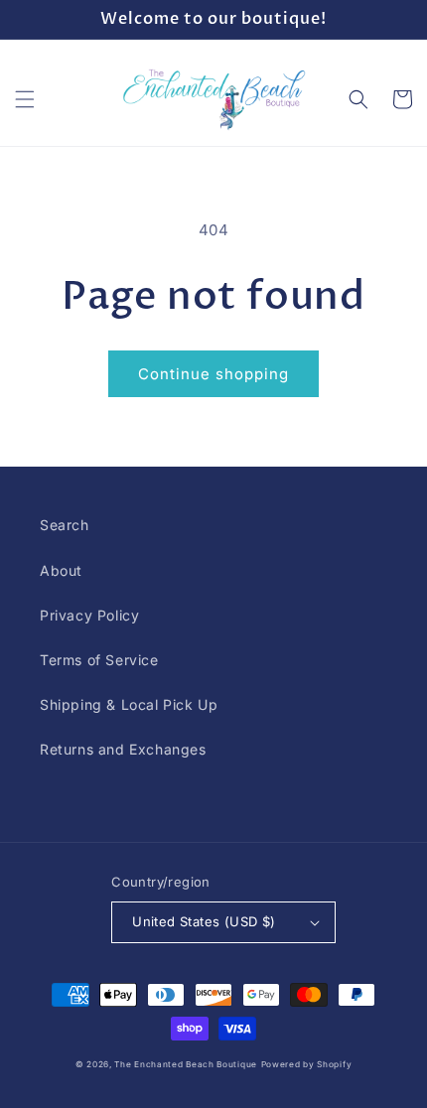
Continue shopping (213, 373)
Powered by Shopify (307, 1064)
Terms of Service (99, 659)
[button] (25, 99)
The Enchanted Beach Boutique (185, 1064)
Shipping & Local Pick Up (128, 704)
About (61, 570)
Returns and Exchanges (123, 749)
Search (64, 524)
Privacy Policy (89, 615)
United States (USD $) (203, 921)
